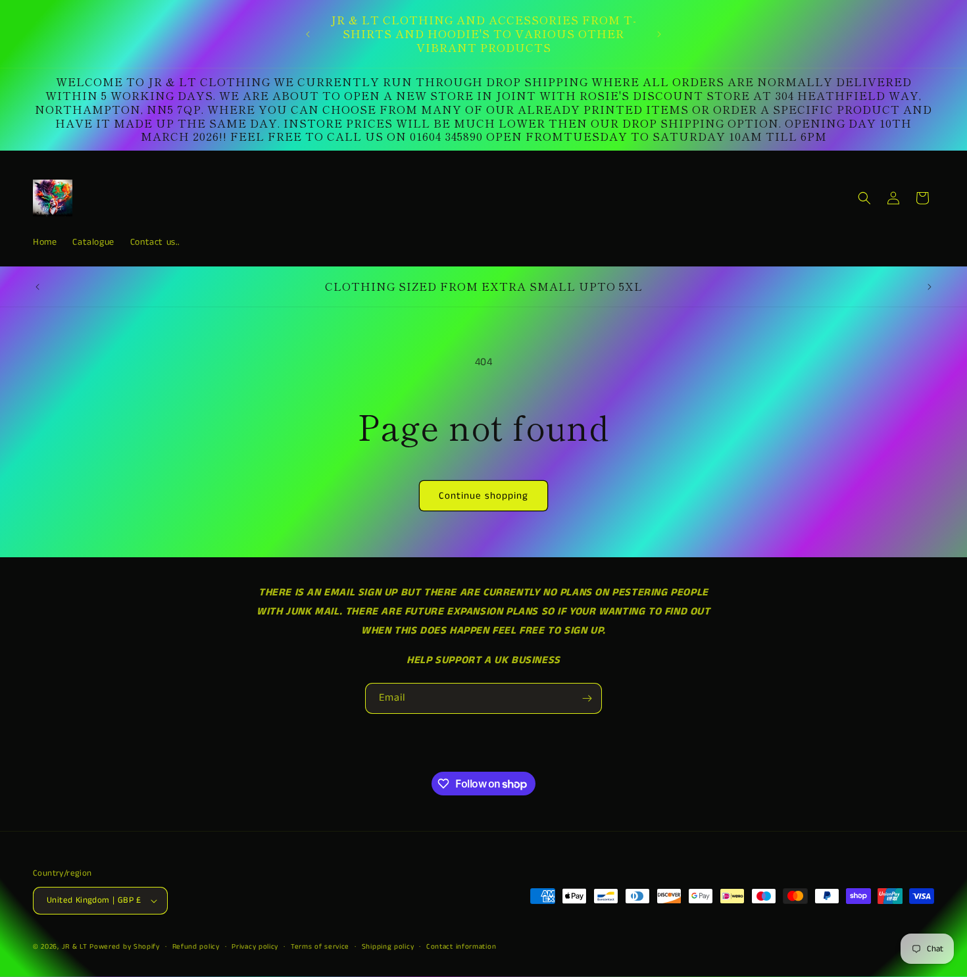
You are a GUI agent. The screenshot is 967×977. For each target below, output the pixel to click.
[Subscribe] (586, 698)
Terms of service (320, 946)
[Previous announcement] (307, 34)
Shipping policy (388, 946)
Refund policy (196, 946)
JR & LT (76, 946)
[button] (864, 198)
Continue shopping (483, 496)
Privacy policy (255, 946)
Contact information (461, 946)
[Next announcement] (659, 34)
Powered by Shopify (124, 946)
